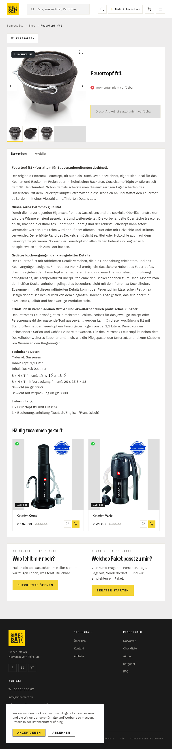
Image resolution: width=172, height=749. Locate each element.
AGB (122, 738)
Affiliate (79, 656)
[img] (17, 443)
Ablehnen (61, 732)
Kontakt (79, 648)
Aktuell (128, 656)
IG (22, 668)
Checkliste (130, 648)
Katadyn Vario (102, 516)
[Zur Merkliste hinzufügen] (67, 524)
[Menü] (160, 9)
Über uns (80, 641)
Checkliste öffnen (35, 585)
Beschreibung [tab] (19, 153)
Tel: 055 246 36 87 (21, 689)
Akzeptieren (29, 732)
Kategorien (25, 38)
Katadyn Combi (27, 516)
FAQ (125, 671)
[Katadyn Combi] (48, 474)
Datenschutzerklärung (47, 722)
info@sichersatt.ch (21, 697)
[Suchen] (102, 9)
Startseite (15, 25)
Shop (32, 25)
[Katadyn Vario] (123, 474)
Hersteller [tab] (40, 153)
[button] (76, 524)
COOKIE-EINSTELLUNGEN (146, 738)
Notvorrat (129, 641)
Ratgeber (129, 664)
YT (32, 668)
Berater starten (113, 590)
